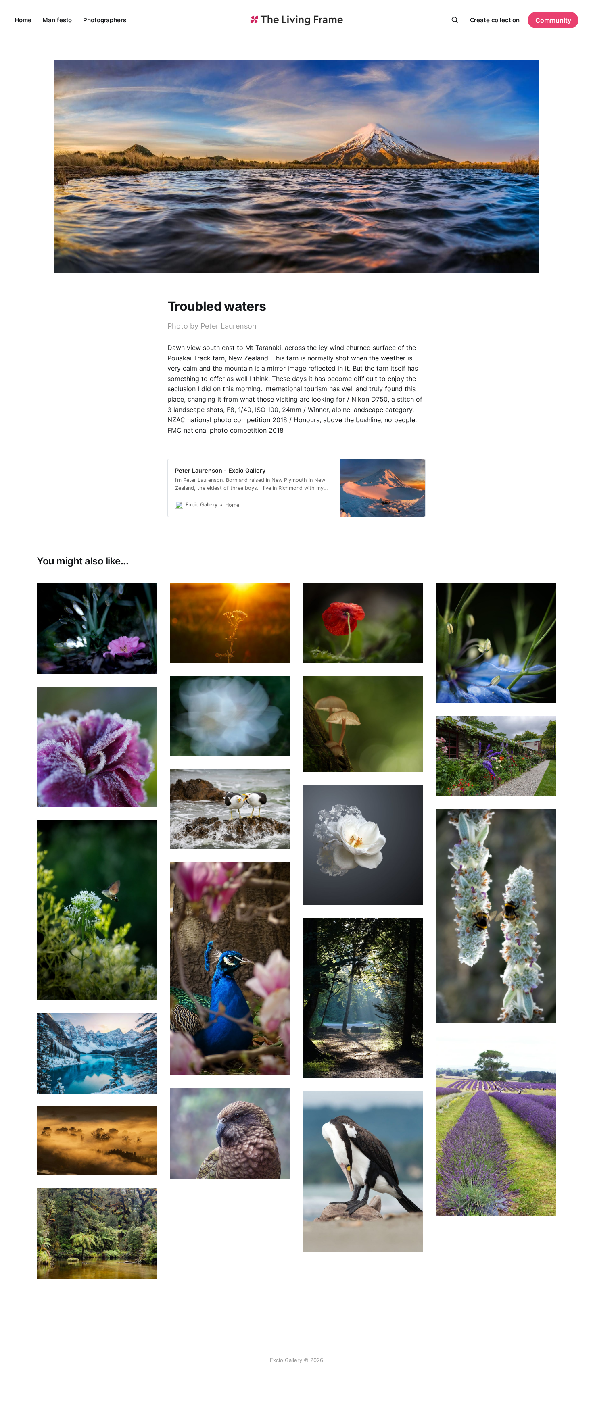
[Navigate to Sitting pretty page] (97, 628)
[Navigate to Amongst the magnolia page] (230, 969)
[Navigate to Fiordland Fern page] (97, 1233)
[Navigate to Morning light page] (363, 998)
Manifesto (57, 20)
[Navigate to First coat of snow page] (97, 1053)
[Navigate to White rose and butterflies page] (363, 845)
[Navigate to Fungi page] (363, 724)
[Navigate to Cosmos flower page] (230, 716)
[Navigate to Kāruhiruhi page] (363, 1171)
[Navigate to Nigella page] (496, 643)
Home (23, 20)
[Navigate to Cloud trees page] (97, 1140)
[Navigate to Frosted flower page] (97, 747)
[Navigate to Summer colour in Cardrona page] (496, 756)
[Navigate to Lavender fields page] (496, 1126)
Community (553, 20)
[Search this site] (455, 20)
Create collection (495, 20)
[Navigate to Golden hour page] (230, 623)
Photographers (104, 20)
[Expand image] (145, 662)
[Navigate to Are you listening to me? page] (230, 809)
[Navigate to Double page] (496, 916)
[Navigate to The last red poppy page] (363, 623)
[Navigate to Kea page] (230, 1133)
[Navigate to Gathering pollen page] (97, 910)
